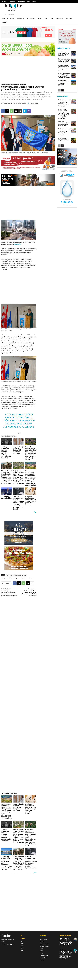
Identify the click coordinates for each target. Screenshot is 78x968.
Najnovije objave (63, 48)
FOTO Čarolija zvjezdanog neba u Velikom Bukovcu (63, 140)
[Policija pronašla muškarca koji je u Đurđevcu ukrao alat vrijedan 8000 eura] (73, 67)
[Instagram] (8, 944)
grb (31, 578)
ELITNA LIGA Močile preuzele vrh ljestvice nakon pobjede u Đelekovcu (64, 83)
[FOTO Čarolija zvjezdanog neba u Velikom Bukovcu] (73, 140)
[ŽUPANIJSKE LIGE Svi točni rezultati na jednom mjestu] (73, 61)
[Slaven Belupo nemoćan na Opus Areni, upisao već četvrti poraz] (73, 53)
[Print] (20, 111)
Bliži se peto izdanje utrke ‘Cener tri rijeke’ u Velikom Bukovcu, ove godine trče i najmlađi (64, 132)
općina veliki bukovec (20, 575)
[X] (7, 111)
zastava (27, 578)
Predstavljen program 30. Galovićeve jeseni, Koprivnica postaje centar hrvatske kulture (9, 593)
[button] (11, 14)
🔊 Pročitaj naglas (33, 103)
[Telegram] (25, 111)
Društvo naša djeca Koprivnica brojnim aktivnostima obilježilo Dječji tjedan (28, 593)
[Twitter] (14, 944)
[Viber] (29, 111)
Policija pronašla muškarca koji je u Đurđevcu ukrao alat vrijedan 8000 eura (63, 68)
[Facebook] (3, 111)
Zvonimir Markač (7, 103)
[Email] (16, 111)
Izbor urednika (65, 936)
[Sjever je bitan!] (13, 6)
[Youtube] (11, 944)
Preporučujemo (14, 84)
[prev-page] (59, 90)
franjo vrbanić (9, 575)
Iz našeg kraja (5, 84)
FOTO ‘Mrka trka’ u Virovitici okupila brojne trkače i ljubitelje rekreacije (64, 75)
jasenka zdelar (19, 578)
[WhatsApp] (12, 111)
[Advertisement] (28, 69)
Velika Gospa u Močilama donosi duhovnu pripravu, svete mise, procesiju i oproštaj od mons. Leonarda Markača (65, 942)
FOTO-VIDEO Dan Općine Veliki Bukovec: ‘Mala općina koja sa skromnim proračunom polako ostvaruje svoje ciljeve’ (19, 420)
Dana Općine (17, 244)
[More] (32, 583)
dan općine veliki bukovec (8, 578)
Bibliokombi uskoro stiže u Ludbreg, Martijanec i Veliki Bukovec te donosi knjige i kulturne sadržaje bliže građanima (63, 114)
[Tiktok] (5, 944)
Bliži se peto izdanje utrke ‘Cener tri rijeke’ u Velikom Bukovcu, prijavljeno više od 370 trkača (64, 103)
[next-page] (62, 90)
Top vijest (22, 84)
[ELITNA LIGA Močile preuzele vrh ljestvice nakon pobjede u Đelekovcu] (73, 82)
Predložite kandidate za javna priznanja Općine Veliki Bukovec (64, 123)
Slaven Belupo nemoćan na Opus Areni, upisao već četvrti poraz (63, 54)
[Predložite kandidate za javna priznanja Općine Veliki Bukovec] (73, 123)
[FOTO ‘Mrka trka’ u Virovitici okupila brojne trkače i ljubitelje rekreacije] (73, 75)
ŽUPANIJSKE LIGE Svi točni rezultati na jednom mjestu (64, 60)
